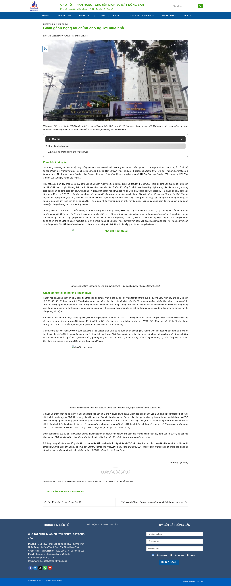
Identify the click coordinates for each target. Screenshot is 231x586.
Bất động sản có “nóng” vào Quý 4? (64, 502)
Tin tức (116, 16)
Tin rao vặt (85, 16)
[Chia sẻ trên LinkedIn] (123, 472)
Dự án (102, 16)
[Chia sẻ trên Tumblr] (128, 472)
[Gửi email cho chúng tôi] (40, 568)
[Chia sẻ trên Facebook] (103, 472)
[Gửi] (200, 6)
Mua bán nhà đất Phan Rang (76, 36)
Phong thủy (168, 16)
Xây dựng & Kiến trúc (141, 16)
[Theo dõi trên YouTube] (50, 568)
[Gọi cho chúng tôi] (45, 568)
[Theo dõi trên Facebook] (30, 568)
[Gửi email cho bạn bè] (113, 472)
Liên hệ (187, 16)
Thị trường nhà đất (52, 24)
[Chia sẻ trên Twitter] (108, 472)
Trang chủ (45, 16)
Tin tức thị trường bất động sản (120, 481)
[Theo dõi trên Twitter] (35, 568)
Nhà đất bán (64, 16)
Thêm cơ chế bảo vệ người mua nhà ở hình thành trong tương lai (152, 502)
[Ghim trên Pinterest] (118, 472)
